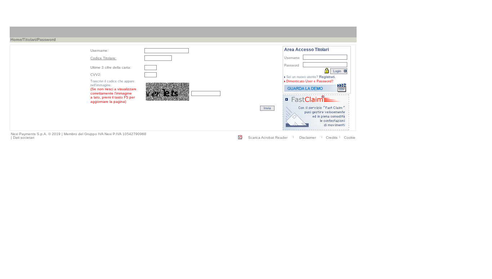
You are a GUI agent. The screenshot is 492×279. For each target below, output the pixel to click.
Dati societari (23, 138)
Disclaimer (307, 138)
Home (16, 39)
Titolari (29, 39)
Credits (331, 138)
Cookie (349, 138)
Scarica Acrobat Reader (267, 138)
